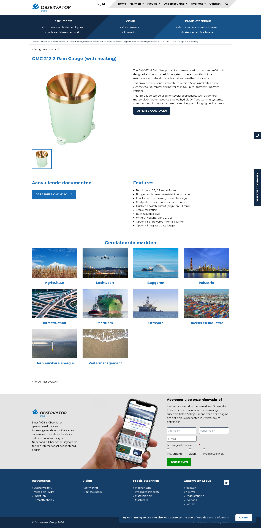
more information (220, 517)
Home (122, 3)
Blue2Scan (106, 41)
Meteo (117, 41)
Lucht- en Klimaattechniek (63, 32)
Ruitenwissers (130, 27)
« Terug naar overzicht (45, 49)
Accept (243, 517)
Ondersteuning (174, 3)
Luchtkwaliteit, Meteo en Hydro (63, 27)
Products (45, 41)
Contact (215, 3)
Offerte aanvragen (257, 188)
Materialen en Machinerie (198, 32)
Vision (130, 21)
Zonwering (130, 32)
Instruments (63, 21)
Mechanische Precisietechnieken (197, 27)
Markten (136, 3)
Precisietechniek (198, 21)
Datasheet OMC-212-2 (52, 194)
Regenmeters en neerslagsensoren (140, 41)
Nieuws (152, 3)
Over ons (197, 3)
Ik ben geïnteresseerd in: (183, 445)
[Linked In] (226, 482)
